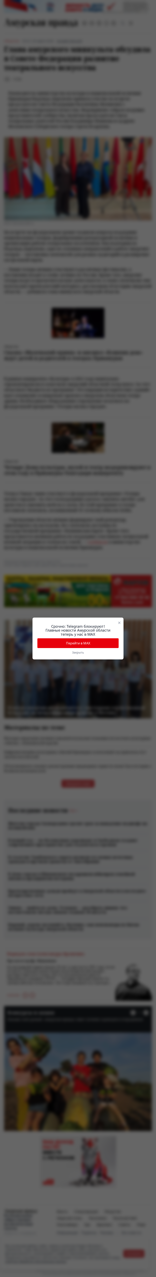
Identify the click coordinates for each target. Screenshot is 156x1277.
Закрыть (78, 652)
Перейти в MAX (78, 643)
